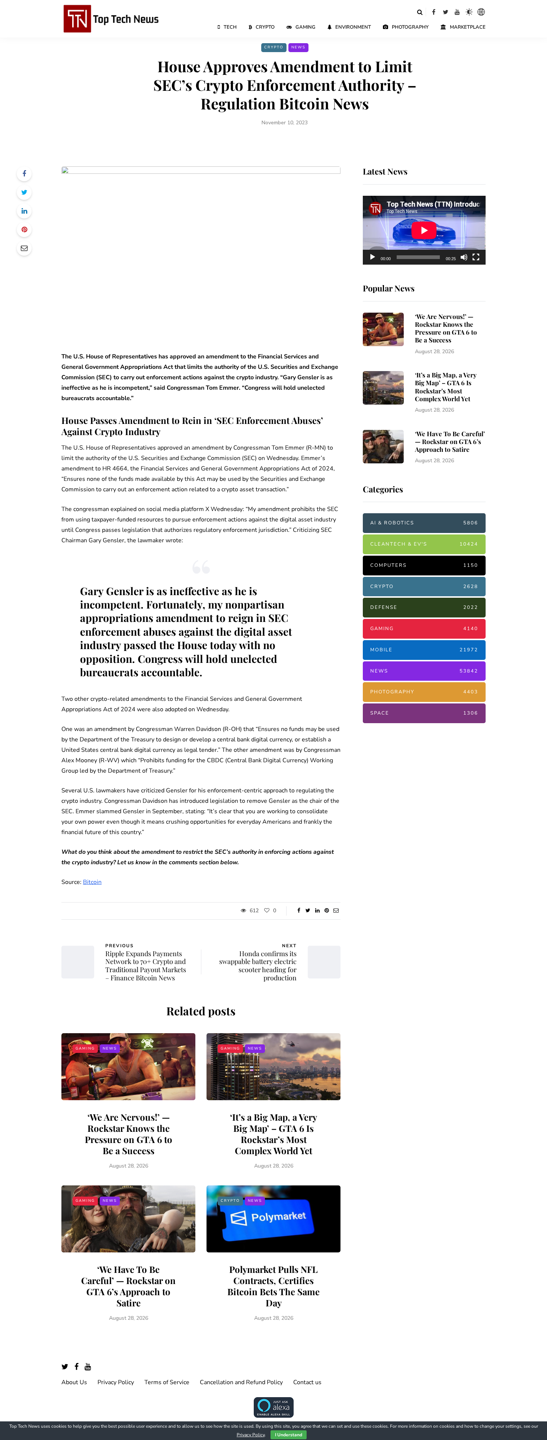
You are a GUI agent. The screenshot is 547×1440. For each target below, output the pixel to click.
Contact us (307, 1382)
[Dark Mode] (469, 12)
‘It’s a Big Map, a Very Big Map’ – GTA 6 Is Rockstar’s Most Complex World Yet (273, 1133)
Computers (424, 565)
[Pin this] (24, 229)
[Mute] (464, 257)
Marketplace (468, 27)
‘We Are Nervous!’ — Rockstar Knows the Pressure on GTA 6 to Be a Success (128, 1133)
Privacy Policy (115, 1382)
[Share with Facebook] (24, 173)
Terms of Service (166, 1382)
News (298, 47)
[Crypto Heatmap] (481, 12)
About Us (74, 1382)
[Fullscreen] (476, 257)
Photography (410, 27)
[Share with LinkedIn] (24, 211)
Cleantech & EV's (424, 544)
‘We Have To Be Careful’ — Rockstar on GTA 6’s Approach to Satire (128, 1286)
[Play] (372, 257)
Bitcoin (92, 882)
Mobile (424, 649)
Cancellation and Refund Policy (241, 1382)
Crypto (265, 27)
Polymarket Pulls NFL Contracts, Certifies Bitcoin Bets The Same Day (273, 1286)
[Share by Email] (24, 248)
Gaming (305, 27)
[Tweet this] (24, 192)
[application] (424, 230)
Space (424, 713)
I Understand (288, 1435)
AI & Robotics (424, 523)
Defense (424, 607)
